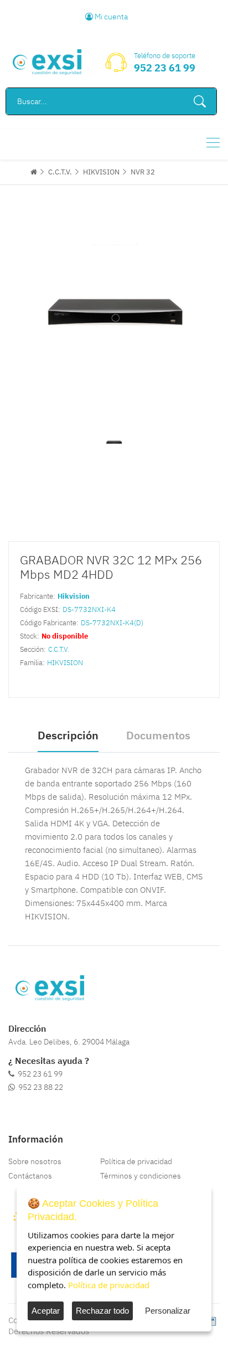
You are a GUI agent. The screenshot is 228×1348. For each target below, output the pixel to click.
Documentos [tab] (158, 735)
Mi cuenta (110, 17)
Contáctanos (30, 1176)
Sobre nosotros (34, 1161)
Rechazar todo (102, 1310)
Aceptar (46, 1310)
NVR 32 (143, 172)
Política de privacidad (136, 1161)
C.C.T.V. (60, 172)
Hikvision (74, 596)
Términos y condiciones (140, 1176)
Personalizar (167, 1310)
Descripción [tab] (68, 735)
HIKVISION (101, 172)
